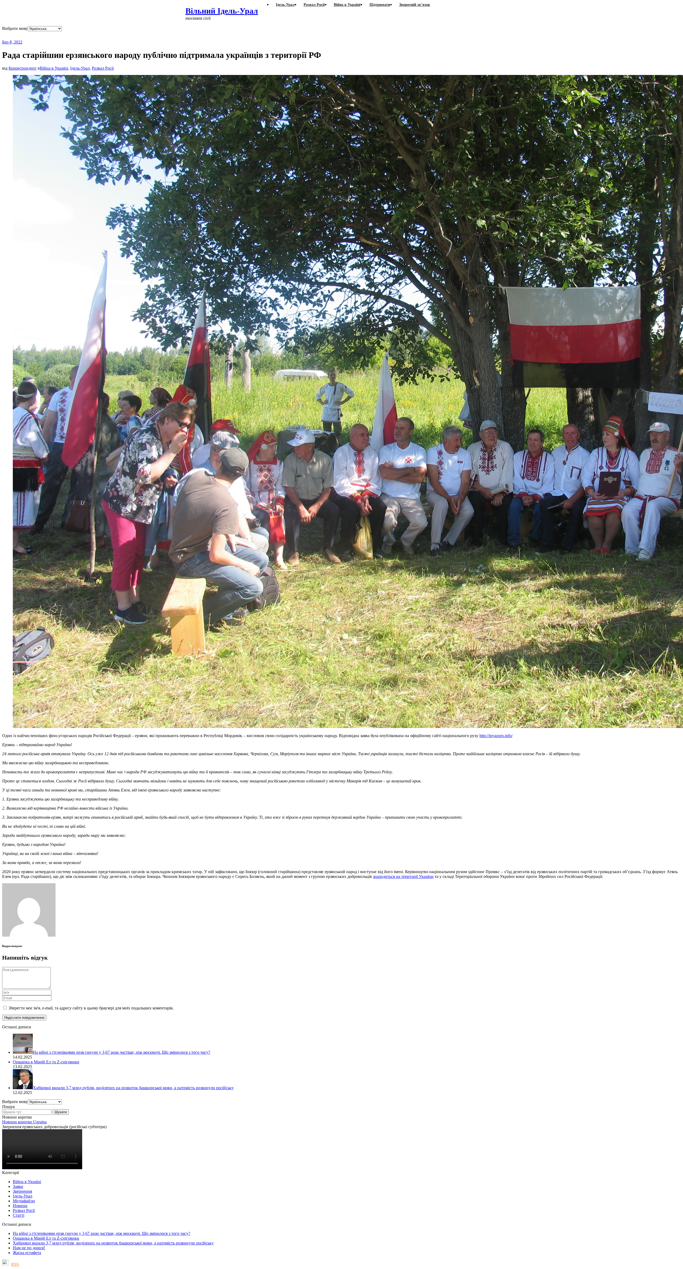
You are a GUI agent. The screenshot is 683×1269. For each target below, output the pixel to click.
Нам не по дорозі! (29, 1248)
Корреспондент (23, 68)
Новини (20, 1205)
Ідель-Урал (80, 68)
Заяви (18, 1186)
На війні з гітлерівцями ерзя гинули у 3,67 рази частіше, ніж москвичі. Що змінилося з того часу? (101, 1233)
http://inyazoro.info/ (496, 735)
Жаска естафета (27, 1252)
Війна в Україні (54, 68)
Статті (18, 1215)
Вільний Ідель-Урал (221, 10)
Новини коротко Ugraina (24, 1122)
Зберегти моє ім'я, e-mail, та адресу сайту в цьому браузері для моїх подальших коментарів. (91, 1008)
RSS (15, 1264)
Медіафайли (24, 1201)
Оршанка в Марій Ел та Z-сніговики (46, 1238)
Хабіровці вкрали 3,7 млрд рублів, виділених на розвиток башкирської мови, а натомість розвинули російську (113, 1243)
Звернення (22, 1191)
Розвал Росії (103, 68)
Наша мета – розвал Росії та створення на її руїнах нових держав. (105, 35)
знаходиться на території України (403, 876)
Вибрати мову (15, 28)
